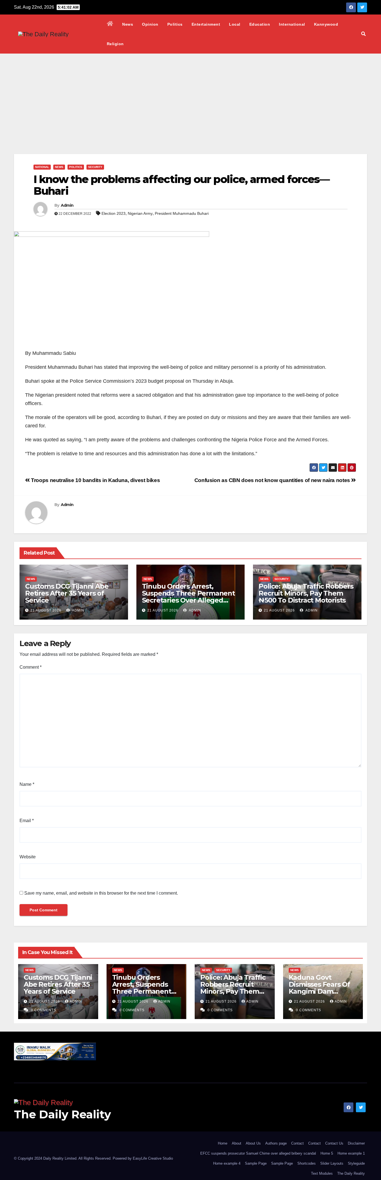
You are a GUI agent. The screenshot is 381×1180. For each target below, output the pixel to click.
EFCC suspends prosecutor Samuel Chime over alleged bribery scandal (258, 1153)
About (236, 1143)
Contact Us (334, 1143)
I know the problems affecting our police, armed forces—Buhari (181, 185)
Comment (31, 667)
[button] (363, 34)
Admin (67, 205)
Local (234, 24)
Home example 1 (351, 1153)
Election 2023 (114, 213)
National (42, 166)
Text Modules (322, 1173)
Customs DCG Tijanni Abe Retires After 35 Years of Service (66, 593)
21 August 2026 (45, 610)
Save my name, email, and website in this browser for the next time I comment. (101, 893)
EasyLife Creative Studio (153, 1158)
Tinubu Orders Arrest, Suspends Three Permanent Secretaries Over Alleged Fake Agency (188, 596)
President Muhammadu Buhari (182, 213)
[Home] (110, 24)
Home (222, 1143)
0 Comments (43, 1010)
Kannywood (326, 24)
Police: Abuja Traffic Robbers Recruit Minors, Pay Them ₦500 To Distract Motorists (306, 593)
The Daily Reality (62, 1114)
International (292, 24)
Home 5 (326, 1153)
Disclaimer (356, 1143)
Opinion (150, 24)
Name (27, 784)
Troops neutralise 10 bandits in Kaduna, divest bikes (95, 480)
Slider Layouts (331, 1163)
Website (28, 856)
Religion (115, 44)
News (127, 24)
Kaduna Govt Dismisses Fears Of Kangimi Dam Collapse (319, 987)
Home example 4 (226, 1163)
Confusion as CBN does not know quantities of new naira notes (272, 480)
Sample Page (256, 1163)
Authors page (276, 1143)
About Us (253, 1143)
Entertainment (206, 24)
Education (259, 24)
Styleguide (356, 1163)
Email (27, 820)
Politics (175, 24)
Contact (297, 1143)
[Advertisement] (190, 95)
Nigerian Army (140, 213)
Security (95, 166)
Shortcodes (306, 1163)
